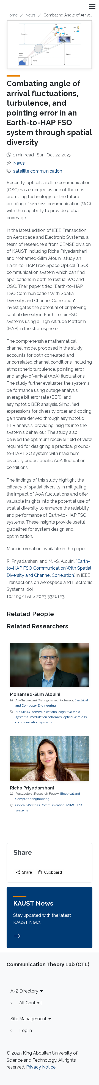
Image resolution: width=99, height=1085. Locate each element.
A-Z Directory (24, 991)
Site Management (28, 1018)
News (30, 15)
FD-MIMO (22, 712)
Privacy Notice (41, 1067)
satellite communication (37, 171)
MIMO (70, 805)
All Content (30, 1002)
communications (44, 712)
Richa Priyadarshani (32, 788)
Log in (25, 1030)
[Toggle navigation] (91, 6)
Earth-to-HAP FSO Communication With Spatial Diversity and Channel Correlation (49, 568)
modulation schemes (46, 717)
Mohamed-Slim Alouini (35, 694)
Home (12, 15)
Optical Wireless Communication (39, 805)
